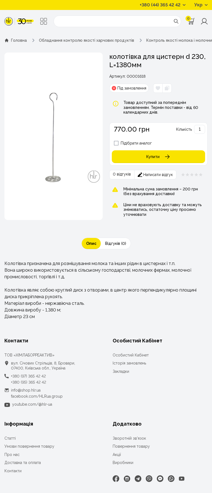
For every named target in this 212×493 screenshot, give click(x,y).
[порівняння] (166, 88)
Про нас (12, 454)
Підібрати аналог (136, 143)
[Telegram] (138, 478)
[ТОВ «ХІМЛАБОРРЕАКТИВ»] (19, 21)
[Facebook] (116, 478)
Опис (91, 243)
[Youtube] (181, 478)
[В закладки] (157, 88)
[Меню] (43, 21)
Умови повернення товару (29, 446)
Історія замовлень (129, 363)
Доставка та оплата (22, 462)
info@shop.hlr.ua (26, 390)
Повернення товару (131, 446)
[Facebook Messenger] (160, 478)
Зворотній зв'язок (129, 438)
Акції (117, 454)
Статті (10, 438)
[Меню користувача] (204, 21)
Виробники (123, 462)
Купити (153, 156)
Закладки (121, 371)
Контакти (13, 471)
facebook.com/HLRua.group (37, 396)
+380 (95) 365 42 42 (28, 382)
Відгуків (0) (115, 243)
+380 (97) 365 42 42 (28, 376)
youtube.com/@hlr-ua (32, 404)
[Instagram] (127, 478)
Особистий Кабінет (131, 355)
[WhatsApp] (171, 478)
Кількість (184, 129)
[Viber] (149, 478)
